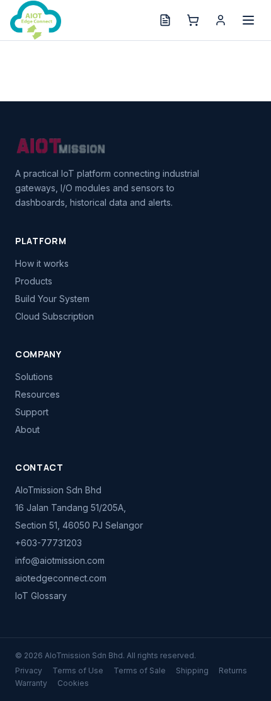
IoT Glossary (41, 595)
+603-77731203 (48, 542)
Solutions (34, 376)
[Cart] (192, 20)
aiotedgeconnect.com (61, 578)
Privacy (28, 670)
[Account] (220, 20)
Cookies (73, 683)
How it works (42, 263)
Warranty (31, 683)
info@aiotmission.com (60, 560)
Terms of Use (77, 670)
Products (33, 281)
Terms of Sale (139, 670)
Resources (37, 394)
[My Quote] (165, 20)
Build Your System (52, 298)
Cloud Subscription (54, 316)
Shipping (192, 670)
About (27, 429)
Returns (233, 670)
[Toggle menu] (248, 20)
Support (32, 412)
